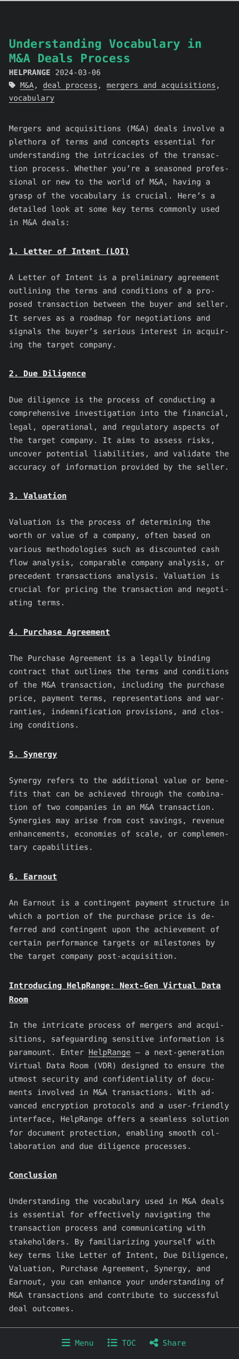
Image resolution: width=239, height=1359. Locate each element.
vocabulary (31, 98)
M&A (27, 85)
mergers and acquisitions (161, 85)
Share (172, 1343)
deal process (70, 85)
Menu (81, 1343)
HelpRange (109, 1052)
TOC (126, 1343)
